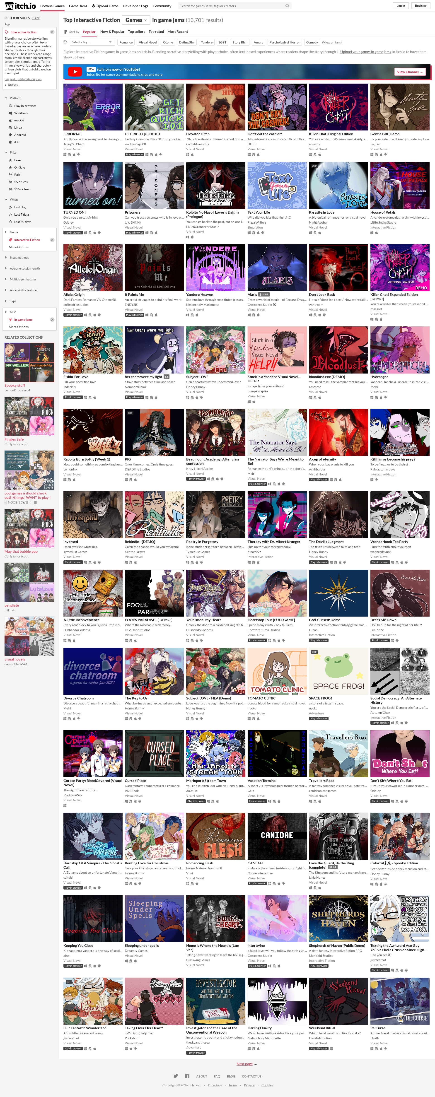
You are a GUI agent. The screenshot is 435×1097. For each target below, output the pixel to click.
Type (13, 301)
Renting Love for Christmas (147, 863)
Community (162, 6)
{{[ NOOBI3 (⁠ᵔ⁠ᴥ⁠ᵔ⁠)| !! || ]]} (21, 502)
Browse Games (52, 6)
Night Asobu (318, 222)
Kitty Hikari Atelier (199, 468)
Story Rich (240, 42)
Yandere (207, 42)
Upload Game (107, 6)
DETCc (252, 144)
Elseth (374, 1038)
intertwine (256, 945)
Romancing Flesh (199, 863)
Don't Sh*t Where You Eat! (391, 780)
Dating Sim (187, 42)
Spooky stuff (15, 385)
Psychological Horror (285, 42)
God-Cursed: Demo (324, 619)
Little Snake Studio (383, 222)
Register (421, 5)
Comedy (312, 42)
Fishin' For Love (75, 376)
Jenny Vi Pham (73, 144)
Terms (233, 1085)
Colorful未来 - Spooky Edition (394, 863)
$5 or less (21, 182)
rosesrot (315, 144)
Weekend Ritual (322, 1028)
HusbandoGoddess (76, 630)
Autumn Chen (380, 712)
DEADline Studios (137, 469)
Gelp (251, 791)
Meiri (374, 387)
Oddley (68, 222)
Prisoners (132, 212)
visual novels (15, 659)
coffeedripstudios (75, 304)
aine (66, 955)
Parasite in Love (322, 212)
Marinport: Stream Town (206, 780)
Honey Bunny (195, 387)
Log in (401, 5)
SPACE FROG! (320, 698)
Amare (258, 42)
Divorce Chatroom (78, 698)
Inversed (70, 541)
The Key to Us (136, 698)
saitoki (68, 877)
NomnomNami (135, 387)
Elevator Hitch (198, 134)
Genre (14, 232)
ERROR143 (72, 134)
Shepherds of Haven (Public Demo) (337, 945)
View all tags (332, 42)
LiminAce (377, 630)
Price (13, 152)
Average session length (25, 268)
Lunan (313, 630)
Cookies (267, 1085)
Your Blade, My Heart (203, 619)
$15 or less (21, 189)
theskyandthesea (198, 1042)
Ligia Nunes (317, 877)
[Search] (287, 5)
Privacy (249, 1085)
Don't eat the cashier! (265, 134)
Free (17, 160)
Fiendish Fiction (320, 1038)
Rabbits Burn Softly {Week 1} (86, 459)
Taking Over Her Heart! (144, 1028)
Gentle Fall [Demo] (385, 134)
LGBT (222, 42)
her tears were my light (143, 376)
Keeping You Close (78, 945)
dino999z (254, 552)
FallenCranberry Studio (202, 227)
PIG (128, 459)
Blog (231, 1076)
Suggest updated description (23, 79)
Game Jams (78, 6)
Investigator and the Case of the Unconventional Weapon (211, 1030)
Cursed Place (135, 780)
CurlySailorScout (17, 444)
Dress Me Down (383, 619)
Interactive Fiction (27, 240)
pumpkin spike (258, 391)
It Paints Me (134, 294)
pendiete (12, 605)
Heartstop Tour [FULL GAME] (271, 619)
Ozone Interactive (260, 873)
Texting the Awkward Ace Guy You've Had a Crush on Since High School (397, 949)
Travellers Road (321, 780)
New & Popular (112, 31)
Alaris (252, 294)
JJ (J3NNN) (133, 222)
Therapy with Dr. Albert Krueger (274, 541)
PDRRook (132, 791)
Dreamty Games (136, 950)
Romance (126, 42)
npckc (252, 708)
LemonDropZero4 (17, 390)
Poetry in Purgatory (202, 541)
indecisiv (69, 387)
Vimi (189, 873)
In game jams (23, 319)
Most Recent (177, 31)
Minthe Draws (135, 552)
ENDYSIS (131, 304)
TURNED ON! (74, 212)
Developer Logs (135, 6)
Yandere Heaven (199, 294)
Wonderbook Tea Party (389, 541)
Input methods (19, 257)
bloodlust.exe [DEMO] (327, 376)
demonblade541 (16, 664)
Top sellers (136, 31)
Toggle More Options (29, 247)
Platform (15, 98)
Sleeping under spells (142, 945)
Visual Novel (148, 42)
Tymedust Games (75, 552)
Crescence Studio (260, 304)
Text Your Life (259, 212)
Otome (168, 42)
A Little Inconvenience (81, 619)
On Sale (19, 167)
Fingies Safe (14, 439)
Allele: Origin (74, 294)
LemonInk (70, 469)
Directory (215, 1085)
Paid (17, 174)
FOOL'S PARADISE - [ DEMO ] (148, 619)
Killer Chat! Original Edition (331, 134)
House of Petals (383, 212)
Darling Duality (260, 1028)
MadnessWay (72, 795)
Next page (245, 1063)
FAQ (217, 1076)
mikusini (11, 610)
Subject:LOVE (197, 376)
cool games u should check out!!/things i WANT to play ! (28, 495)
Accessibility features (24, 290)
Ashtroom (316, 304)
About (201, 1076)
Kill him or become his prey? (392, 459)
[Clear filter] (52, 240)
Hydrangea (379, 376)
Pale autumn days (382, 469)
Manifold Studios (321, 955)
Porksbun (131, 1038)
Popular (89, 31)
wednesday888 (135, 144)
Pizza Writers (257, 222)
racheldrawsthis (197, 144)
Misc (13, 312)
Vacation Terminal (262, 780)
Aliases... (14, 85)
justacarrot (378, 960)
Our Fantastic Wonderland (84, 1028)
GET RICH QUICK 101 (142, 134)
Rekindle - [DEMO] (140, 541)
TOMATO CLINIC (262, 698)
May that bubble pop (21, 551)
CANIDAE (256, 863)
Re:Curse (377, 1028)
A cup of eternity (322, 459)
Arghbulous (317, 469)
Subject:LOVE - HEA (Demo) (208, 698)
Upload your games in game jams (365, 51)
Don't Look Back (322, 294)
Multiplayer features (23, 279)
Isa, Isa (374, 144)
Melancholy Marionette (202, 304)
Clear (35, 18)
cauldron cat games (322, 791)
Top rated (156, 31)
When (14, 199)
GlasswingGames (198, 960)
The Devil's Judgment (326, 541)
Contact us (251, 1076)
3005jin (191, 791)
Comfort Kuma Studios (264, 630)
